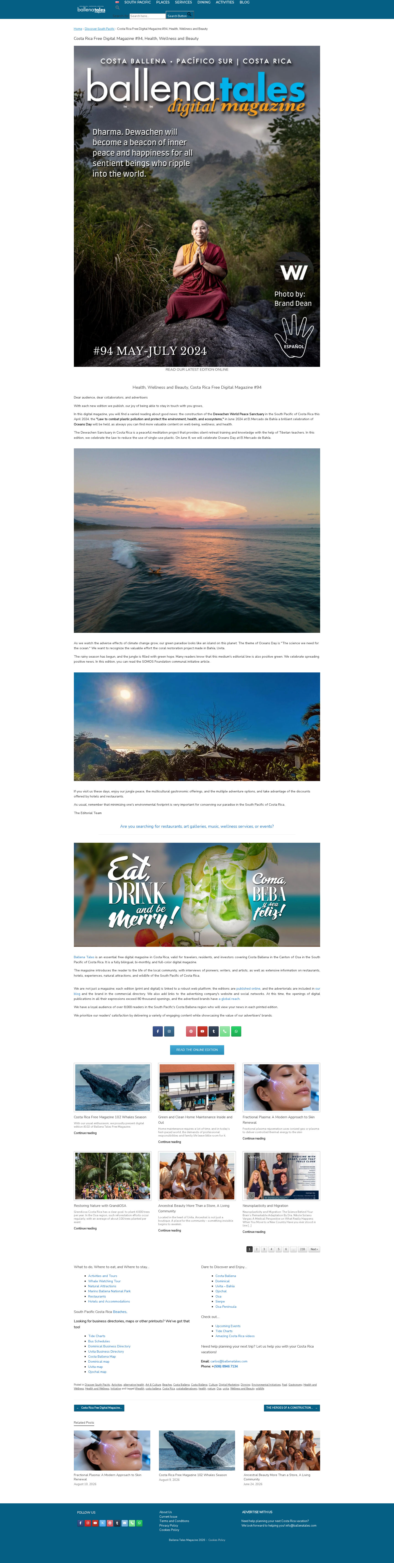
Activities (116, 1385)
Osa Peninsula (225, 1307)
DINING (203, 2)
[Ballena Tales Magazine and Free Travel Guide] (91, 9)
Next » (314, 1249)
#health (139, 1388)
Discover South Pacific (99, 29)
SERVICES (183, 2)
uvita (226, 1388)
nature (211, 1388)
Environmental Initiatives (266, 1385)
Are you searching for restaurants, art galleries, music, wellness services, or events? (197, 826)
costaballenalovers (186, 1388)
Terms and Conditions (174, 1521)
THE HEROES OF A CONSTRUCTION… (292, 1408)
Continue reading (85, 1133)
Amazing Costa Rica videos (235, 1336)
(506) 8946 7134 (226, 1366)
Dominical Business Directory (109, 1346)
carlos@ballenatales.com (228, 1361)
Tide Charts (96, 1336)
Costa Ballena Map (102, 1356)
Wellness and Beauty (242, 1388)
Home (78, 29)
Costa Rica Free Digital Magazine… (99, 1408)
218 (302, 1249)
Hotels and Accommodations (109, 1301)
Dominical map (98, 1361)
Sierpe (220, 1301)
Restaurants (97, 1296)
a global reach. (229, 999)
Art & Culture (153, 1385)
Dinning (245, 1385)
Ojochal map (97, 1372)
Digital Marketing (229, 1385)
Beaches (167, 1385)
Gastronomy (295, 1385)
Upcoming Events (228, 1326)
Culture (213, 1385)
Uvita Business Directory (106, 1351)
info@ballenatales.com (300, 1526)
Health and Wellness (97, 1388)
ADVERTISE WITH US (257, 1512)
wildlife (260, 1388)
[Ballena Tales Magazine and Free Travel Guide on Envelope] (125, 1523)
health (202, 1388)
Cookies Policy (169, 1530)
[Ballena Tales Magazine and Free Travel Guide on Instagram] (169, 1031)
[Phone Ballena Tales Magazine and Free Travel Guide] (225, 1031)
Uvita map (95, 1367)
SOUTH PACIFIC (137, 2)
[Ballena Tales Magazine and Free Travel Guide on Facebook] (158, 1031)
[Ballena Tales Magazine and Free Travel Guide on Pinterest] (191, 1031)
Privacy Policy (168, 1526)
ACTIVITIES (225, 2)
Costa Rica (168, 1388)
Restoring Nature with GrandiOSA (100, 1205)
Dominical (222, 1281)
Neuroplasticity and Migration (265, 1205)
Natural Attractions (102, 1286)
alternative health (133, 1385)
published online (248, 988)
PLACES (163, 2)
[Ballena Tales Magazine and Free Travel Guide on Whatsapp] (236, 1031)
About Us (165, 1512)
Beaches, (120, 1311)
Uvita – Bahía (225, 1286)
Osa (218, 1296)
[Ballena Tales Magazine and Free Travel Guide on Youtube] (202, 1031)
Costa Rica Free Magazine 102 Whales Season (110, 1117)
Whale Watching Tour (104, 1281)
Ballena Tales (84, 957)
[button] (153, 8)
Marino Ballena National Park (109, 1291)
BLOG (244, 2)
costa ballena (153, 1388)
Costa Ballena (225, 1276)
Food (284, 1385)
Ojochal (221, 1291)
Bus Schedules (99, 1341)
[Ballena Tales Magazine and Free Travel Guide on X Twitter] (102, 1523)
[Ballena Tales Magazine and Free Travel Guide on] (180, 1031)
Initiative (116, 1388)
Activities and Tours (102, 1276)
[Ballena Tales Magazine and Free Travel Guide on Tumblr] (214, 1031)
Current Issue (168, 1517)
